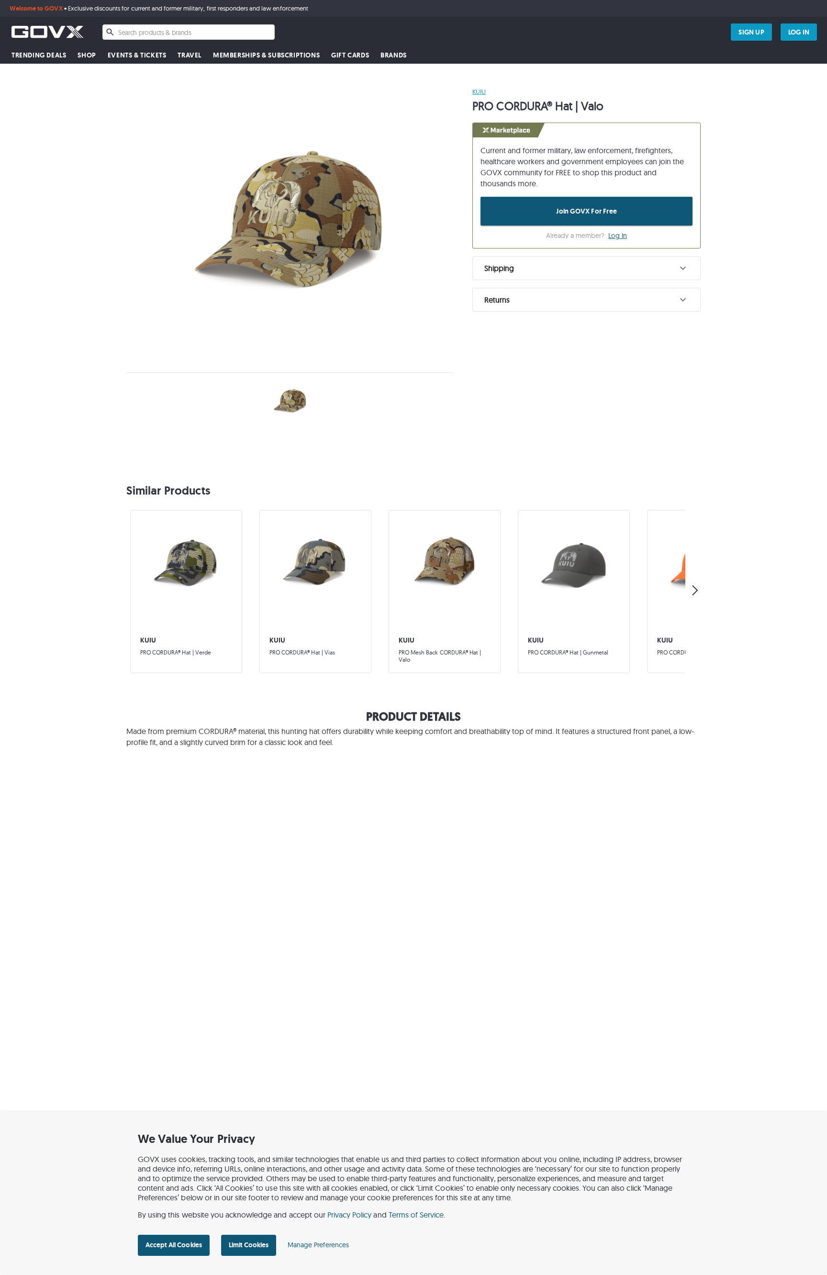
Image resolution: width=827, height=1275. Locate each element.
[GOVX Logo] (47, 32)
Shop (87, 55)
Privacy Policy (349, 1214)
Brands (393, 55)
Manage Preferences (318, 1245)
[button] (586, 268)
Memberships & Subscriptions (266, 55)
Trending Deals (38, 55)
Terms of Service (416, 1214)
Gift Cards (350, 55)
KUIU (479, 91)
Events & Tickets (137, 55)
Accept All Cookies (173, 1245)
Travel (189, 55)
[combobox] (188, 32)
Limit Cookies (248, 1245)
